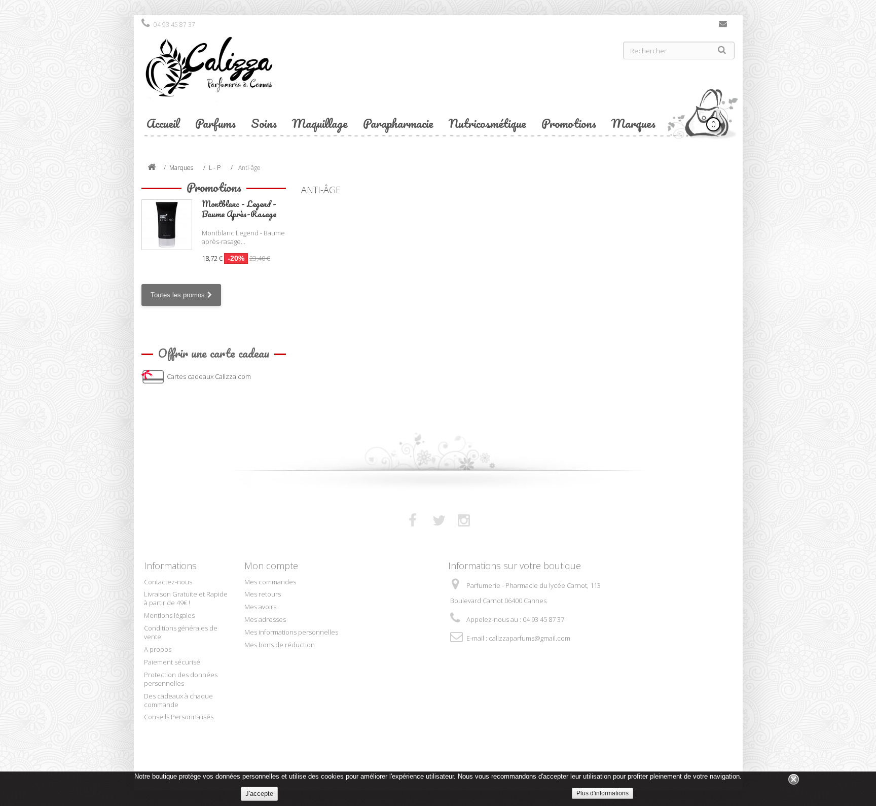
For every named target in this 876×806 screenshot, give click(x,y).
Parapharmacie (398, 123)
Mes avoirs (260, 606)
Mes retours (262, 594)
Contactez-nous (723, 26)
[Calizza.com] (286, 75)
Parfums (215, 123)
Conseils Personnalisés (178, 716)
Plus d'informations (602, 793)
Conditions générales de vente (180, 632)
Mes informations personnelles (291, 632)
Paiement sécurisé (172, 662)
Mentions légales (169, 615)
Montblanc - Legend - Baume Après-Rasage (239, 209)
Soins (264, 123)
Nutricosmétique (487, 123)
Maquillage (320, 123)
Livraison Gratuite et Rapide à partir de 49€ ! (186, 598)
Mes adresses (265, 619)
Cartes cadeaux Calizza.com (209, 376)
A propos (157, 649)
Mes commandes (270, 581)
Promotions (568, 123)
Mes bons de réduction (279, 644)
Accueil (163, 123)
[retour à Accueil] (151, 167)
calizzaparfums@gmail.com (529, 638)
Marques (633, 123)
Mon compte (271, 565)
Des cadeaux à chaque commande (178, 700)
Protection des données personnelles (180, 679)
